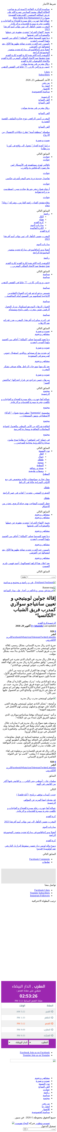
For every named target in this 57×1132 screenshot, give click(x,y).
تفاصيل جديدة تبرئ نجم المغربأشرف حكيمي (27, 178)
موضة (41, 462)
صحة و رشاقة (37, 468)
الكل (41, 216)
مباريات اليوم (37, 225)
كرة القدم (39, 222)
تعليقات (46, 862)
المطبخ (40, 465)
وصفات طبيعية (36, 471)
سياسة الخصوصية (41, 91)
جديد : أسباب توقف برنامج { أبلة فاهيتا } (36, 794)
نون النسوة (44, 451)
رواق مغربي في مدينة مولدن (35, 64)
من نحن (46, 83)
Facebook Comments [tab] (39, 859)
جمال (41, 456)
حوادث (46, 156)
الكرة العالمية (37, 228)
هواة (41, 219)
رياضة (47, 213)
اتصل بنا (46, 85)
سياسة (46, 274)
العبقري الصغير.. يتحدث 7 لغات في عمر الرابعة (26, 493)
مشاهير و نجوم (42, 334)
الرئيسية (45, 97)
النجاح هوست (21, 1123)
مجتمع (46, 391)
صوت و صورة (43, 140)
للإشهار (46, 88)
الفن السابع (44, 99)
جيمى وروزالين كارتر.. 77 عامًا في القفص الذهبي (25, 66)
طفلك (41, 459)
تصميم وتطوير (43, 1123)
